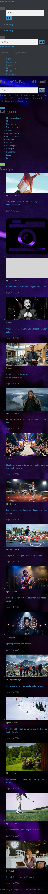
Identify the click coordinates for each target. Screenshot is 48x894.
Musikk (9, 71)
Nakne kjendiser (13, 145)
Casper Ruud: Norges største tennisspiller (24, 555)
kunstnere (10, 139)
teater (9, 155)
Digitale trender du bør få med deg (21, 877)
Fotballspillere (12, 127)
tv (7, 158)
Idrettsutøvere (12, 133)
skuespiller (10, 152)
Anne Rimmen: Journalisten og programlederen (26, 286)
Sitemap (9, 24)
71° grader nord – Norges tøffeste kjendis (24, 686)
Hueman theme (35, 889)
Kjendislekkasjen (7, 1)
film (7, 121)
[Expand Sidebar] (2, 108)
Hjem (8, 59)
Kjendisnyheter (12, 68)
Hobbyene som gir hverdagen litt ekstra (23, 829)
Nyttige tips (11, 74)
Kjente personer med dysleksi (19, 643)
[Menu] (2, 8)
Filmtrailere (11, 62)
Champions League (14, 118)
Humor (9, 65)
